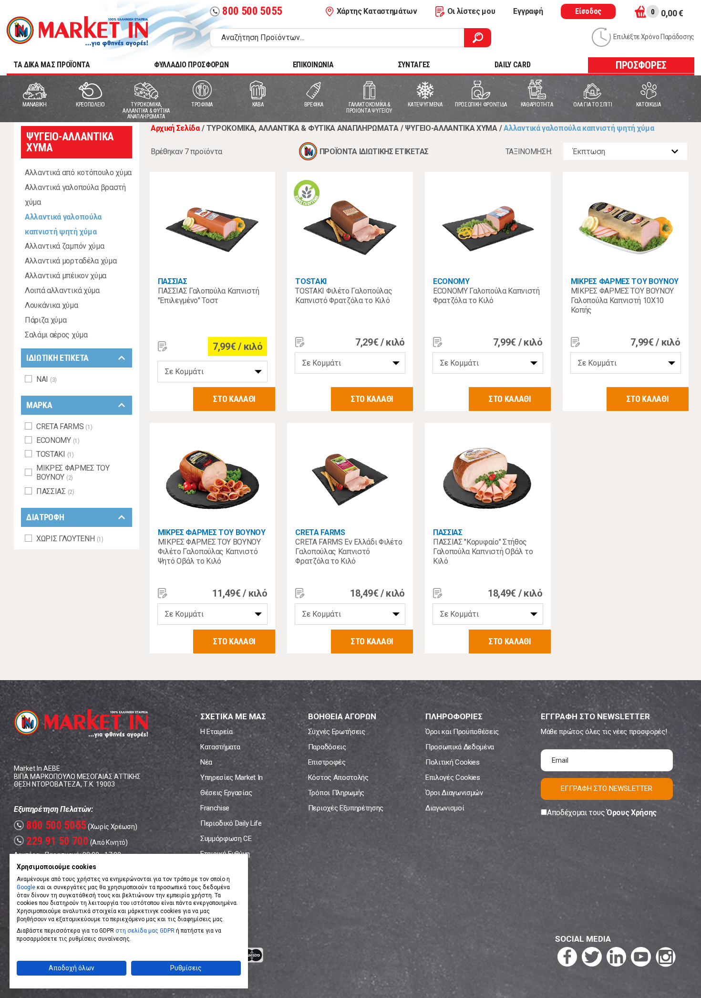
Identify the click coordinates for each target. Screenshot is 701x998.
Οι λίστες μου (471, 11)
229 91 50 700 (52, 841)
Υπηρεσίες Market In (231, 777)
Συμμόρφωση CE (226, 838)
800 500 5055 (247, 11)
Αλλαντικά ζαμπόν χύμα (64, 246)
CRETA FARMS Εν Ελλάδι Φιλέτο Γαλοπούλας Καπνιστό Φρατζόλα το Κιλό (348, 551)
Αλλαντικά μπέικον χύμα (65, 275)
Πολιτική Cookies (452, 762)
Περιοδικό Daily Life (231, 823)
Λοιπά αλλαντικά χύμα (62, 290)
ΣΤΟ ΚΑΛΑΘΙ (234, 399)
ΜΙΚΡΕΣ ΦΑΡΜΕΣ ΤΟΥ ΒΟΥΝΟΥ (625, 281)
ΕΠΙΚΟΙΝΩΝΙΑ (313, 64)
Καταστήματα (220, 747)
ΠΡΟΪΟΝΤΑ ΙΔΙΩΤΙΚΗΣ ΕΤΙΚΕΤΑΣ (374, 151)
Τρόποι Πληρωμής (336, 792)
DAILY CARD (513, 64)
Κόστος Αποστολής (338, 777)
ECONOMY (451, 281)
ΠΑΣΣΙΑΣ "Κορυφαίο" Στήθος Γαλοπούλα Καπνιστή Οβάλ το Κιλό (483, 551)
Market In (77, 31)
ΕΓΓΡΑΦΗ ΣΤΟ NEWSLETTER (606, 788)
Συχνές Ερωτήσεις (336, 731)
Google (26, 887)
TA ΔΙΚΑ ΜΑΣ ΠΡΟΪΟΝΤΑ (51, 64)
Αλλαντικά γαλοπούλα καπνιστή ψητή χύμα (63, 224)
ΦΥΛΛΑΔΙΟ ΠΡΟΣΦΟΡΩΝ (191, 64)
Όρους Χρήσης (632, 812)
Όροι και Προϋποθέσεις (462, 731)
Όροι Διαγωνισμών (454, 792)
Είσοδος (588, 11)
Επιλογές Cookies (452, 777)
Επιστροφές (327, 762)
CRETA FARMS (320, 532)
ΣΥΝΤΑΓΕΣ (414, 64)
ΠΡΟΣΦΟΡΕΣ (641, 65)
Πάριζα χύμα (45, 320)
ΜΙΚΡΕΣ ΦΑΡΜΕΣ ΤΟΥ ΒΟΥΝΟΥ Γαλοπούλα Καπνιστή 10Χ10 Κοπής (622, 300)
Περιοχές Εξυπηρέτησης (345, 808)
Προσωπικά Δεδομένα (459, 747)
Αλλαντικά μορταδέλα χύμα (70, 260)
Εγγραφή (528, 11)
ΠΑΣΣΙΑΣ (172, 281)
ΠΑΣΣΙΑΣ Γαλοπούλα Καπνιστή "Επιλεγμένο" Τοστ (208, 295)
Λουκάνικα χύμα (51, 305)
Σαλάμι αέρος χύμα (56, 334)
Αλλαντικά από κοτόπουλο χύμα (78, 172)
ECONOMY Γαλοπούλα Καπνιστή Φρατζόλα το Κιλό (486, 295)
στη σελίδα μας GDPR (145, 930)
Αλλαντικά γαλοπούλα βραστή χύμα (75, 195)
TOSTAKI (311, 281)
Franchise (214, 808)
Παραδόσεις (327, 747)
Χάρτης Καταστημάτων (377, 11)
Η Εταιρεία (216, 731)
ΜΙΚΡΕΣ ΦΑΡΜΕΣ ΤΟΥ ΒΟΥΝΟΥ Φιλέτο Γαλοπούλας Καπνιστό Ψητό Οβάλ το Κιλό (209, 551)
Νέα (206, 762)
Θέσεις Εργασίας (226, 792)
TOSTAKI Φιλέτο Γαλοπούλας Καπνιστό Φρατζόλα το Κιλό (343, 295)
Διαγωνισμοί (444, 808)
